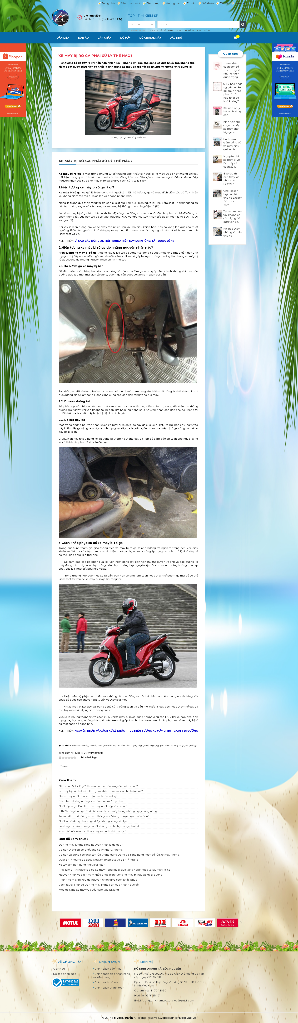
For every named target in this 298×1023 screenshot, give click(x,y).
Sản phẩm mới (130, 3)
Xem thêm (67, 780)
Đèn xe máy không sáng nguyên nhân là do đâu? (91, 844)
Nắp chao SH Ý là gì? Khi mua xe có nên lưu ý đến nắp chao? (98, 786)
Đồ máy (125, 37)
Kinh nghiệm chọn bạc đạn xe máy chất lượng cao (232, 127)
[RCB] (182, 923)
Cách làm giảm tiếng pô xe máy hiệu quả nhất (232, 144)
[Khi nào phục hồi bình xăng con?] (217, 110)
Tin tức (224, 3)
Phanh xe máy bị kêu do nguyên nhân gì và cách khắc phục (98, 879)
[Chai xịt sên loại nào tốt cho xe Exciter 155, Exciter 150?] (217, 193)
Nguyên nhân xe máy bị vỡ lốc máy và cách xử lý (232, 161)
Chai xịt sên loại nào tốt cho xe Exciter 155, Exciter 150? (232, 197)
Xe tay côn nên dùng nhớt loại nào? (82, 864)
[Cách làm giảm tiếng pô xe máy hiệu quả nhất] (217, 141)
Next (240, 923)
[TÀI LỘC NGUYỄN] (60, 17)
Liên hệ (240, 3)
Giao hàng (153, 3)
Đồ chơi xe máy (150, 37)
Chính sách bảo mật (107, 968)
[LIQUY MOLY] (93, 923)
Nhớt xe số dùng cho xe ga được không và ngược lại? (93, 821)
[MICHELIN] (138, 923)
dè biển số (161, 30)
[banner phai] (285, 79)
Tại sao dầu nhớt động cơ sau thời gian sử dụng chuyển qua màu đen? (104, 816)
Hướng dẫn (173, 3)
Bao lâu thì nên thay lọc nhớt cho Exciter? (231, 178)
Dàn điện (63, 37)
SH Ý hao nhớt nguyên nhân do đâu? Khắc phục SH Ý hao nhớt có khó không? (232, 92)
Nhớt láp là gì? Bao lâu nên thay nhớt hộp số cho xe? (93, 806)
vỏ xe (207, 30)
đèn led (170, 30)
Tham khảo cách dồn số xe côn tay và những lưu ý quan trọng (231, 70)
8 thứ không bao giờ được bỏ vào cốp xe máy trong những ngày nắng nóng (108, 811)
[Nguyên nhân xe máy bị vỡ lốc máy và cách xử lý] (217, 158)
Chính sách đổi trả (106, 982)
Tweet (65, 766)
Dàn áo (83, 37)
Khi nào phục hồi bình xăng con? (232, 111)
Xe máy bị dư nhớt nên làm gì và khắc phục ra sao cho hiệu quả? (101, 791)
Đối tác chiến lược (64, 973)
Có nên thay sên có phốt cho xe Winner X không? (91, 849)
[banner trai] (13, 79)
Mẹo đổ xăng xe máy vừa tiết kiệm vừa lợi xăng (89, 889)
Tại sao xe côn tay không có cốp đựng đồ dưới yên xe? (232, 216)
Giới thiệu (208, 3)
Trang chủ (108, 3)
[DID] (160, 923)
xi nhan (151, 30)
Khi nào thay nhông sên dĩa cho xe (232, 232)
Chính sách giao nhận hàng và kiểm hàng (111, 975)
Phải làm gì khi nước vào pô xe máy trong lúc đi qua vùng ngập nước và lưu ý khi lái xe (114, 869)
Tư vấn (191, 3)
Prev (58, 923)
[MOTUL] (70, 923)
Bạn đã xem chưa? (73, 839)
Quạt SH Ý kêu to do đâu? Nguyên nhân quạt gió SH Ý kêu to (98, 859)
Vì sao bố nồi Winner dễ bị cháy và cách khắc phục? (92, 831)
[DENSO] (227, 923)
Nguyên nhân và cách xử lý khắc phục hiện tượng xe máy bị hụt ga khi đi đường (110, 874)
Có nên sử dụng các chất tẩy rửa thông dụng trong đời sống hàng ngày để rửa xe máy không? (120, 854)
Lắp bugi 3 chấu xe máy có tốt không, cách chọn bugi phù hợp (100, 826)
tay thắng (189, 30)
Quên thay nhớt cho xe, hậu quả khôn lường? (88, 796)
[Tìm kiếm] (243, 24)
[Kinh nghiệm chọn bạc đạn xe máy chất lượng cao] (217, 124)
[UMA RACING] (205, 923)
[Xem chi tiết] (235, 38)
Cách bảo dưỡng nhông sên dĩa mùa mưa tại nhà (91, 801)
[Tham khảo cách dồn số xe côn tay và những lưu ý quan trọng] (217, 65)
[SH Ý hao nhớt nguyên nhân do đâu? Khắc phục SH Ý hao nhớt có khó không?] (217, 86)
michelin (199, 30)
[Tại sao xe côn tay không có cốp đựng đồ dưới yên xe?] (217, 213)
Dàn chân (104, 37)
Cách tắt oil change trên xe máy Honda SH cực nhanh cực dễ (99, 884)
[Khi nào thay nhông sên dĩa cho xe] (217, 231)
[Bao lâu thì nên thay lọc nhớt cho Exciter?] (217, 176)
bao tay (179, 30)
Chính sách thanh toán (109, 987)
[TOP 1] (115, 923)
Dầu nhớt (177, 37)
